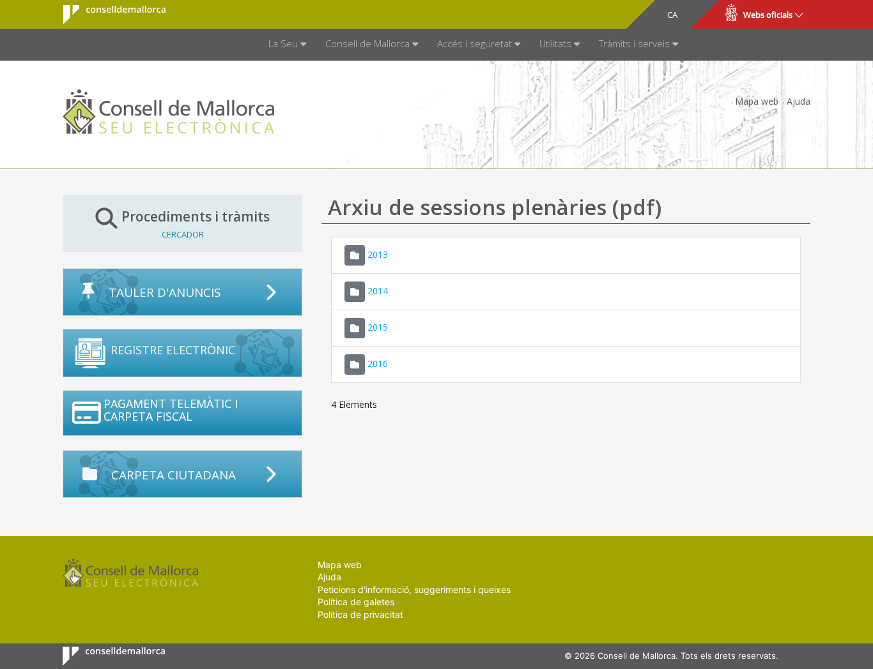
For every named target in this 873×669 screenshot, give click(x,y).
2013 (377, 254)
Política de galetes (356, 601)
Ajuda (798, 101)
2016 (377, 363)
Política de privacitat (360, 614)
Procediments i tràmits (195, 223)
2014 (377, 290)
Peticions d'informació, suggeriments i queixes (414, 589)
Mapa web (756, 101)
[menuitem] (287, 45)
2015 (377, 326)
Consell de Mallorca (106, 14)
